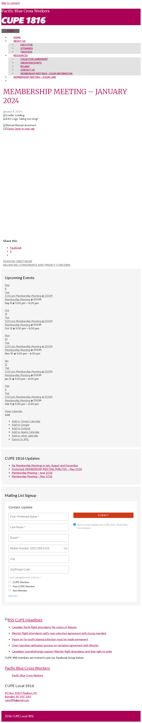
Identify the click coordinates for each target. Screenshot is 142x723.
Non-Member (20, 590)
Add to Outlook (21, 428)
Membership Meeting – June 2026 (32, 472)
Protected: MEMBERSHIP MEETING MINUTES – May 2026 (47, 469)
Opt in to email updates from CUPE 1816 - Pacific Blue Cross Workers (102, 526)
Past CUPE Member (24, 586)
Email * (14, 536)
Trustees (26, 51)
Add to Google (20, 424)
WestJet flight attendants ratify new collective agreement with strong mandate (59, 633)
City (13, 557)
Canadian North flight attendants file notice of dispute (44, 627)
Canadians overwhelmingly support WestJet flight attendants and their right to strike (62, 651)
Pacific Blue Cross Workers (27, 668)
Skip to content (10, 3)
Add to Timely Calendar (26, 421)
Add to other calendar (25, 435)
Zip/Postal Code (20, 567)
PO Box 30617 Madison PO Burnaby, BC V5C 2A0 (21, 694)
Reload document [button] (25, 125)
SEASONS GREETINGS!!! (17, 261)
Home (17, 37)
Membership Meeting (17, 299)
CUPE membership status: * (24, 578)
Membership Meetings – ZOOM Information (46, 73)
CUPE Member (21, 582)
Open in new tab (24, 128)
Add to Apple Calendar (25, 432)
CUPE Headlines (28, 619)
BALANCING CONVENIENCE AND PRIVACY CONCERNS (36, 265)
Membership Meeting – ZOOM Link (35, 77)
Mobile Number (19, 546)
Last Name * (17, 525)
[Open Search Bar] (6, 26)
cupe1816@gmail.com (17, 700)
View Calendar (13, 411)
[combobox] (65, 548)
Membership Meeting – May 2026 (32, 476)
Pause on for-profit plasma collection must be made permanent (50, 639)
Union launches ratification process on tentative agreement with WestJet (55, 645)
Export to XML (20, 439)
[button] (7, 415)
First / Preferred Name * (24, 515)
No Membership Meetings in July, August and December (45, 465)
